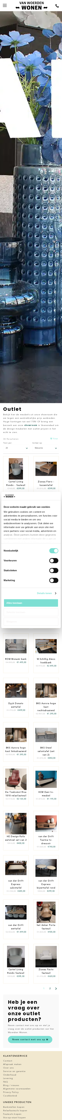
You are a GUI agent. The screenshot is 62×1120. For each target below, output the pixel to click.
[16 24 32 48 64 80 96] (16, 448)
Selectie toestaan (15, 612)
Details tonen (44, 593)
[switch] (53, 560)
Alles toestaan (14, 603)
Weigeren (11, 621)
